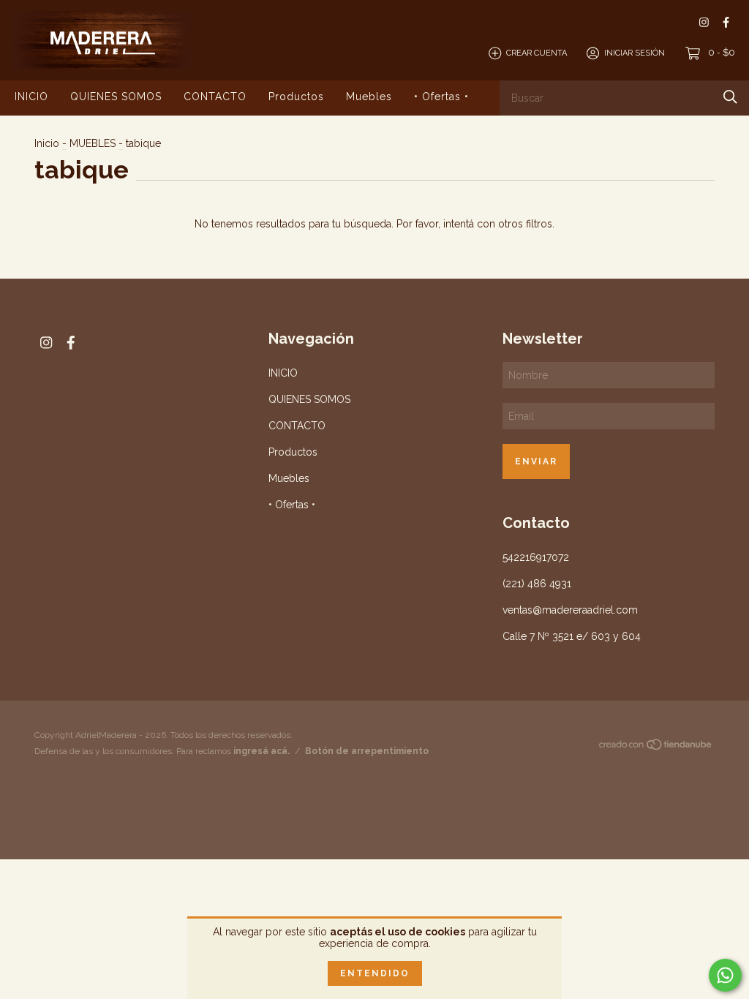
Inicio (46, 143)
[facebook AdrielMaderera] (726, 22)
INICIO (31, 96)
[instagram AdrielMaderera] (704, 22)
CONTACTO (215, 96)
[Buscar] (730, 97)
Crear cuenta (536, 53)
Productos (296, 96)
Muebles (369, 96)
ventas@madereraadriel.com (570, 610)
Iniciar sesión (634, 53)
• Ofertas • (441, 96)
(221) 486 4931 (537, 583)
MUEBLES (92, 143)
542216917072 (536, 557)
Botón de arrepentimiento (367, 751)
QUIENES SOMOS (116, 96)
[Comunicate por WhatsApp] (725, 975)
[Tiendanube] (656, 747)
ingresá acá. (261, 751)
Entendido (375, 973)
